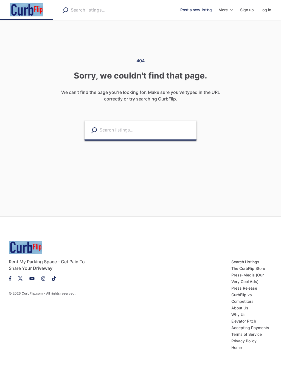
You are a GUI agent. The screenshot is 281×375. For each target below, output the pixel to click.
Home (236, 347)
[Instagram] (43, 278)
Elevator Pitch (243, 321)
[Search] (65, 10)
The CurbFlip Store (248, 268)
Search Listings (245, 261)
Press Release (244, 288)
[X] (20, 278)
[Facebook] (12, 278)
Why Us (238, 314)
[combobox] (105, 10)
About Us (239, 308)
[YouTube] (32, 278)
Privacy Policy (244, 340)
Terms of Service (246, 334)
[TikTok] (52, 278)
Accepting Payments (250, 327)
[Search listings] (94, 130)
